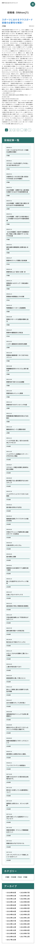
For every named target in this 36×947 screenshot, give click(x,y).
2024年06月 (11, 908)
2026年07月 (25, 892)
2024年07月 (25, 905)
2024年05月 (25, 908)
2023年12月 (11, 918)
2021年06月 (25, 921)
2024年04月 (11, 911)
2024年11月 (11, 902)
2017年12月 (25, 936)
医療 (8, 877)
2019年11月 (11, 924)
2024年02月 (11, 914)
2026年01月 (11, 896)
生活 (20, 877)
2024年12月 (25, 899)
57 (26, 130)
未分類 (14, 877)
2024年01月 (25, 914)
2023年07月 (11, 921)
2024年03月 (25, 911)
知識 (26, 877)
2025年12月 (25, 896)
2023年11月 (25, 918)
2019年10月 (25, 924)
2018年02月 (11, 936)
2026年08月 (11, 892)
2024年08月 (11, 905)
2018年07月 (25, 933)
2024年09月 (25, 902)
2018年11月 (25, 927)
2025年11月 (11, 899)
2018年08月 (11, 933)
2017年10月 (11, 940)
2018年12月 (11, 927)
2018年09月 (25, 930)
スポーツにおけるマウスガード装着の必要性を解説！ (17, 21)
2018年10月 (11, 930)
